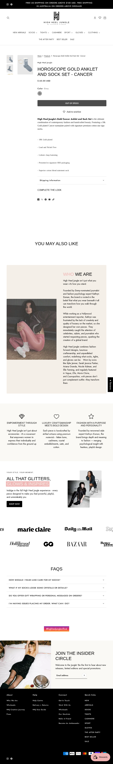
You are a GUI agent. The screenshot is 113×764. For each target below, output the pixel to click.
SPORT (88, 723)
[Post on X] (42, 199)
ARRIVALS (89, 705)
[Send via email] (49, 199)
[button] (53, 199)
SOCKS (88, 709)
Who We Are (12, 700)
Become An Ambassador (69, 723)
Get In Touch (64, 700)
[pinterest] (11, 4)
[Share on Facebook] (38, 199)
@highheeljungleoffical (56, 628)
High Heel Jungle (44, 62)
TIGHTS (88, 714)
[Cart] (104, 17)
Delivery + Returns (41, 705)
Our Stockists (64, 714)
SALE (87, 741)
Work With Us (65, 705)
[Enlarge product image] (25, 64)
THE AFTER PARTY (92, 732)
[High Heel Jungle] (56, 18)
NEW (87, 700)
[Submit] (84, 675)
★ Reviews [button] (110, 385)
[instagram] (7, 4)
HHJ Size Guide (39, 709)
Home (39, 56)
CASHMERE (90, 718)
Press (9, 714)
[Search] (8, 17)
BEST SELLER (90, 737)
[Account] (94, 17)
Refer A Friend (65, 718)
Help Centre (38, 700)
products (47, 56)
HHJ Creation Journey (16, 709)
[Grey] (39, 93)
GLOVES (88, 728)
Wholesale (11, 705)
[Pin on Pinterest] (45, 199)
